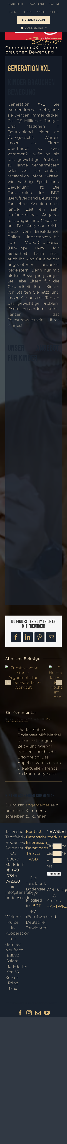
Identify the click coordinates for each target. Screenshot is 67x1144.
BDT (36, 905)
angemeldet (37, 805)
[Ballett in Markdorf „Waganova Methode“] (19, 517)
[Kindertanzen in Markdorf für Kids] (48, 430)
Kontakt (34, 831)
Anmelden (54, 873)
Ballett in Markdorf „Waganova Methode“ (24, 584)
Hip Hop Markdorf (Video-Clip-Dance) (51, 405)
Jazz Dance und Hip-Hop (18, 403)
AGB (33, 859)
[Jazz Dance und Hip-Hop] (19, 369)
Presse (33, 853)
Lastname (49, 853)
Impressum (37, 842)
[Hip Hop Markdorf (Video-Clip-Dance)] (48, 369)
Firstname (49, 846)
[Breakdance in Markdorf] (19, 430)
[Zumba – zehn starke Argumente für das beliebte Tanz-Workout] (23, 667)
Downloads (37, 848)
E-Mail (49, 863)
